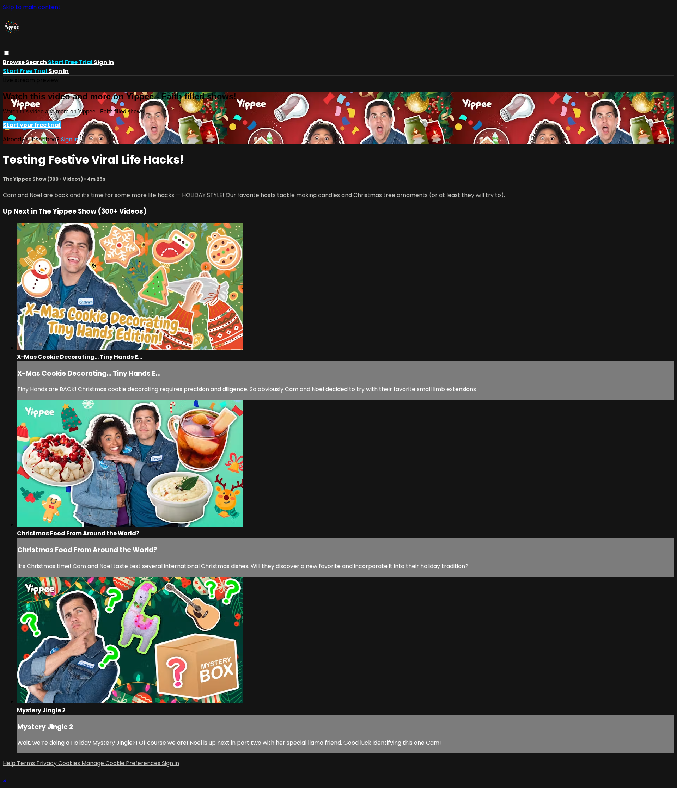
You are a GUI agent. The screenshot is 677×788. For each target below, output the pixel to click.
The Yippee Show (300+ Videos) (43, 179)
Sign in (104, 62)
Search (37, 62)
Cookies (69, 763)
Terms (26, 763)
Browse (14, 62)
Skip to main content (32, 7)
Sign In (59, 71)
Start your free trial (32, 125)
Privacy (47, 763)
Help (10, 763)
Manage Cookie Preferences (121, 763)
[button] (6, 53)
